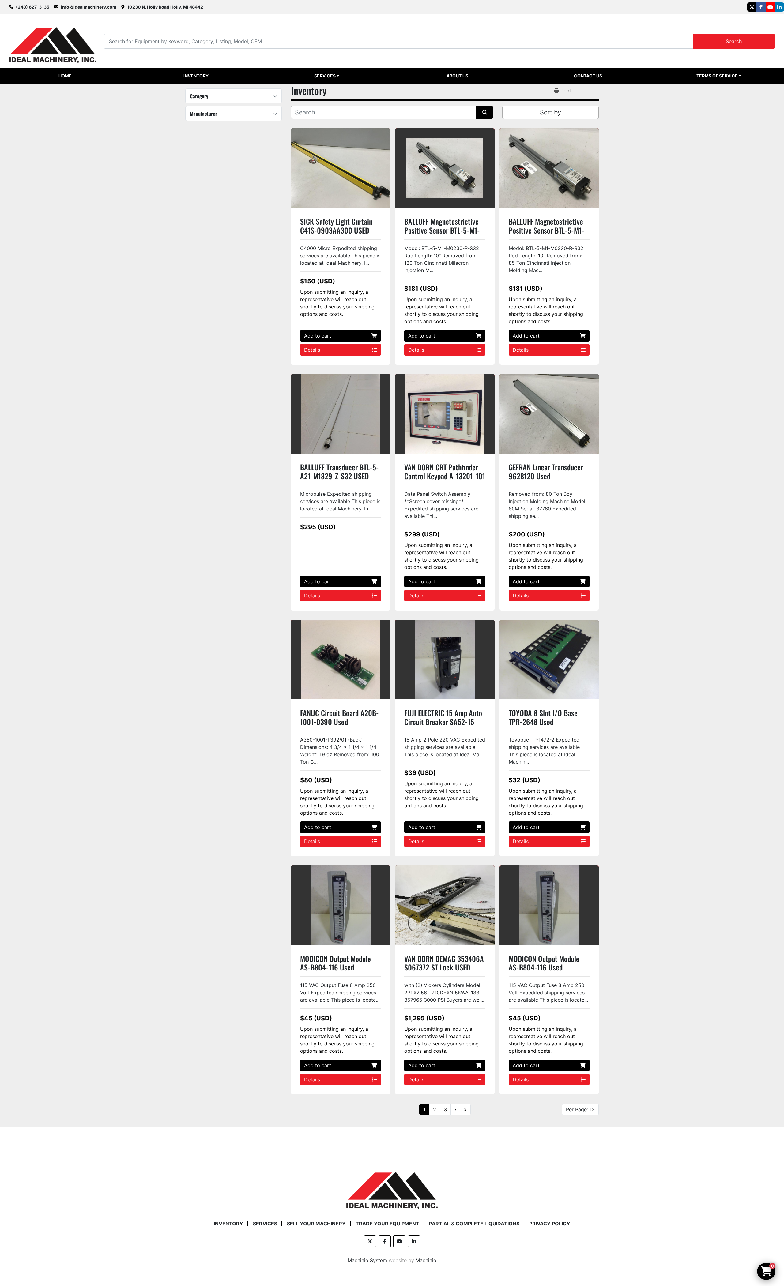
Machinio (426, 1260)
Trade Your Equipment (387, 1224)
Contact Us (588, 75)
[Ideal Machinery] (391, 1186)
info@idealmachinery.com (88, 6)
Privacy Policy (549, 1224)
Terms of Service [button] (717, 75)
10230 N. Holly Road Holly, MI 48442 (165, 6)
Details (312, 350)
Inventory (196, 75)
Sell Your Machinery (316, 1224)
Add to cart (317, 336)
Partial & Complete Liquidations (474, 1224)
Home (65, 75)
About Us (457, 75)
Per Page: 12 (580, 1109)
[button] (327, 76)
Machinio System (367, 1260)
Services (325, 75)
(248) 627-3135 (32, 6)
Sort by (550, 112)
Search (734, 41)
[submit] (484, 112)
